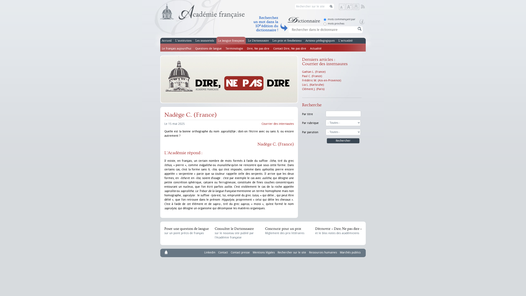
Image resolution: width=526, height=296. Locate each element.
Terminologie (234, 48)
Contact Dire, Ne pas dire (289, 48)
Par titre (307, 114)
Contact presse (240, 252)
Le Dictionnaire (258, 40)
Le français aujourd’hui (176, 48)
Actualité (316, 48)
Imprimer (356, 7)
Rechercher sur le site (292, 252)
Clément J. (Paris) (313, 89)
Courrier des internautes (278, 124)
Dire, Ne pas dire (258, 48)
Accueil (167, 40)
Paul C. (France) (312, 76)
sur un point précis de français (186, 231)
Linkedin (209, 252)
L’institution (183, 40)
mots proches (336, 23)
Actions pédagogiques (320, 40)
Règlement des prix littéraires (284, 231)
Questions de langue (208, 48)
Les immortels (204, 40)
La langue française (231, 40)
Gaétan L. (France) (313, 72)
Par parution (310, 132)
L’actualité (345, 40)
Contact (223, 252)
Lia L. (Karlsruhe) (313, 85)
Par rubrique (310, 123)
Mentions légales (264, 252)
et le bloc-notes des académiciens (338, 231)
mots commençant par (341, 19)
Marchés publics (350, 252)
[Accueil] (202, 12)
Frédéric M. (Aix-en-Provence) (321, 80)
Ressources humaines (323, 252)
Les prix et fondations (287, 40)
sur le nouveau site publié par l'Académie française (234, 233)
